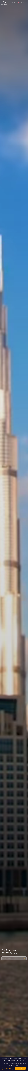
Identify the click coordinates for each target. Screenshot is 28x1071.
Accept (20, 1068)
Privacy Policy (8, 1068)
